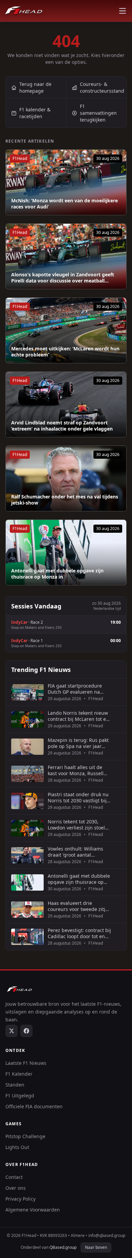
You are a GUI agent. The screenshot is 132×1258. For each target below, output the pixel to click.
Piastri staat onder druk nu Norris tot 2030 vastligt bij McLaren (78, 797)
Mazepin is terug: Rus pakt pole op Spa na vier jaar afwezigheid (78, 743)
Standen (14, 1084)
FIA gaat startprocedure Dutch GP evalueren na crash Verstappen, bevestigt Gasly (79, 689)
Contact (14, 1177)
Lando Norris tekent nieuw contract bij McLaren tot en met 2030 (78, 716)
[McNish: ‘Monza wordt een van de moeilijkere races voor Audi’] (66, 182)
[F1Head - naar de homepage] (24, 11)
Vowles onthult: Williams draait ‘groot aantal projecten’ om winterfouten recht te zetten (78, 852)
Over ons (15, 1188)
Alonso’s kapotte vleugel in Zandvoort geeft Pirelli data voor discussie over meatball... (62, 278)
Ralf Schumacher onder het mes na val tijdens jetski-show (64, 500)
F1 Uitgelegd (19, 1095)
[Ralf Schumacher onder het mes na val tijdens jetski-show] (66, 478)
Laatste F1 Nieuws (25, 1063)
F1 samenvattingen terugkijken (98, 113)
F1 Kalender (18, 1074)
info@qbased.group (106, 1235)
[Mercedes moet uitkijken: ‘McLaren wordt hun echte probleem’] (66, 330)
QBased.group (62, 1247)
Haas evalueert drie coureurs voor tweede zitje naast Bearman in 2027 (78, 906)
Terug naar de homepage (35, 87)
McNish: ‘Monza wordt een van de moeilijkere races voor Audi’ (64, 203)
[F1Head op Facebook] (26, 1031)
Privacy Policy (20, 1199)
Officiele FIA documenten (34, 1106)
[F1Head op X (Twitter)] (11, 1031)
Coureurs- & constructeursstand (102, 87)
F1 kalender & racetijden (34, 113)
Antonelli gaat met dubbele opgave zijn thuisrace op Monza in (57, 574)
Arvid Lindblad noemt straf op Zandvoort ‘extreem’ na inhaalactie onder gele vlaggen (62, 426)
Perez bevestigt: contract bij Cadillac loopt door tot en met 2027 (79, 933)
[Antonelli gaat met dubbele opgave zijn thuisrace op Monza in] (66, 552)
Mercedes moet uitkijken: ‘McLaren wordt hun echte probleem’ (65, 352)
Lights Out (17, 1147)
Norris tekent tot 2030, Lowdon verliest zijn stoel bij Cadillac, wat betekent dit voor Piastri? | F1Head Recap (76, 825)
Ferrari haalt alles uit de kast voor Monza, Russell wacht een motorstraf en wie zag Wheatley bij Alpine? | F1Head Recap (76, 770)
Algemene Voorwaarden (32, 1209)
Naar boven (96, 1247)
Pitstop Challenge (25, 1136)
